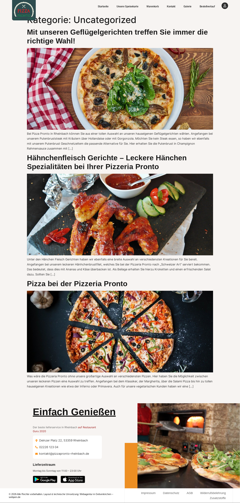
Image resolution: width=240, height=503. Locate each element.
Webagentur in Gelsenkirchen (95, 494)
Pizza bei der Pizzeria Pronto (77, 283)
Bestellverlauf (207, 6)
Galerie (188, 6)
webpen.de (14, 497)
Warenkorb (152, 6)
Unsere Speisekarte (127, 6)
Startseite (103, 6)
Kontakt (171, 6)
